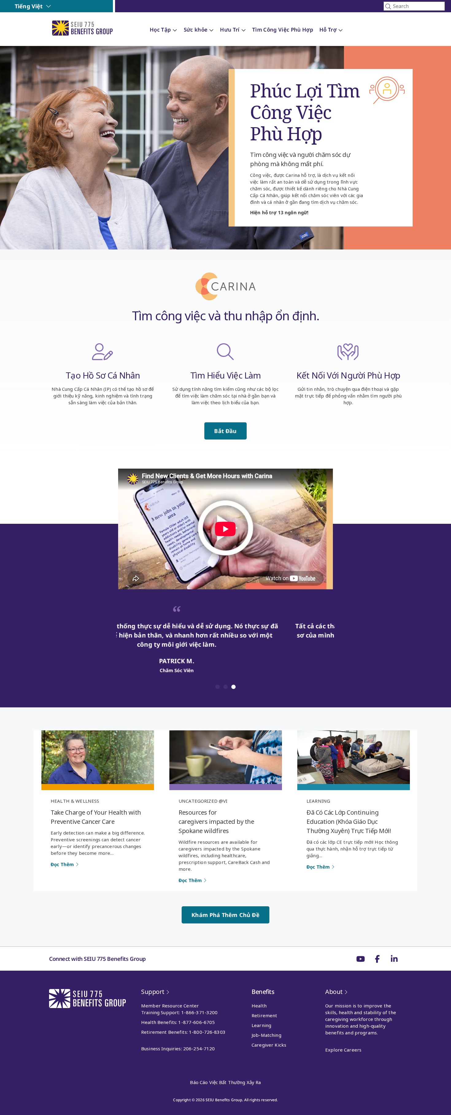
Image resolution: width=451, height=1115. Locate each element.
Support (152, 992)
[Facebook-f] (377, 958)
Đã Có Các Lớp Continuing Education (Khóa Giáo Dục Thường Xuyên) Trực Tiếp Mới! (348, 821)
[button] (217, 687)
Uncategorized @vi (203, 801)
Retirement (264, 1015)
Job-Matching (266, 1035)
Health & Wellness (75, 801)
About (334, 992)
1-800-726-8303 (207, 1032)
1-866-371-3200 (199, 1012)
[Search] (414, 6)
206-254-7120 (199, 1048)
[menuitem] (33, 6)
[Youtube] (360, 958)
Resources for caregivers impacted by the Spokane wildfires (216, 821)
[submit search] (388, 6)
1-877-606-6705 (196, 1022)
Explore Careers (343, 1050)
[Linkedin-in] (394, 958)
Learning (318, 801)
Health (259, 1006)
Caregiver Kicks (269, 1045)
